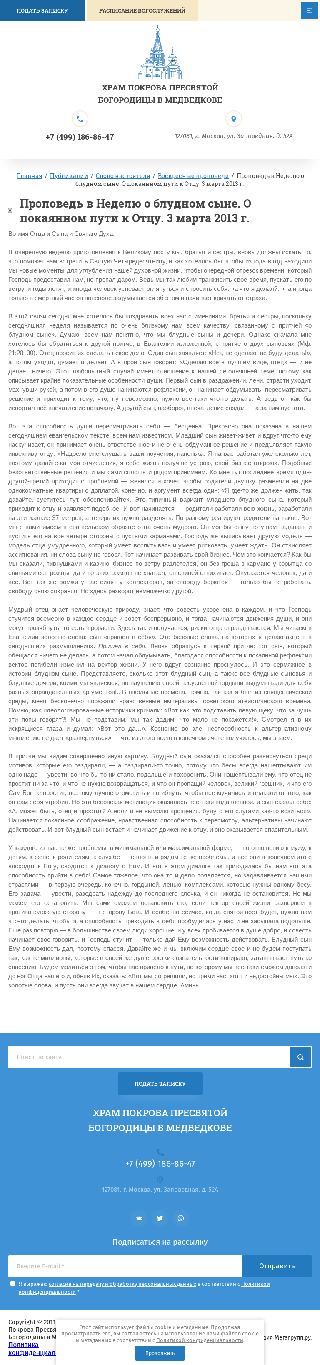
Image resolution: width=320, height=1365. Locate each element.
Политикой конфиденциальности (199, 1340)
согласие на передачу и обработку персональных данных (122, 1284)
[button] (142, 10)
